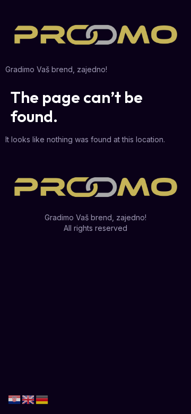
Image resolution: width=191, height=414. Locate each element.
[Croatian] (15, 398)
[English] (29, 398)
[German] (42, 398)
